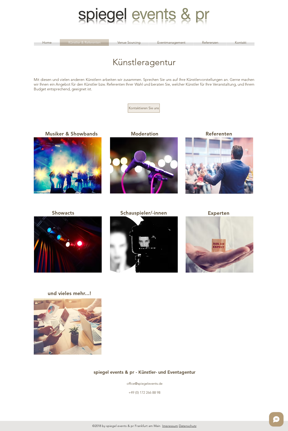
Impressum (170, 426)
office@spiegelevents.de (144, 383)
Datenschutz (187, 426)
